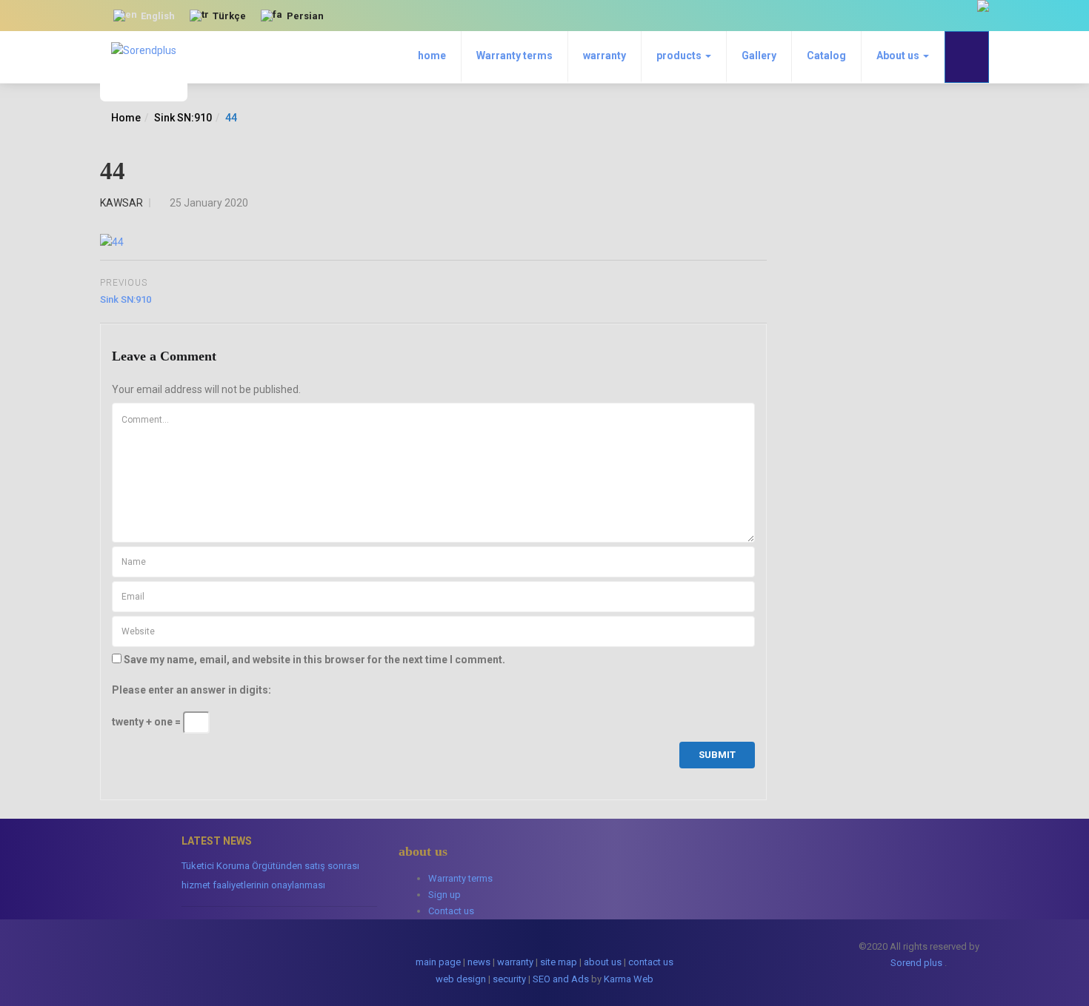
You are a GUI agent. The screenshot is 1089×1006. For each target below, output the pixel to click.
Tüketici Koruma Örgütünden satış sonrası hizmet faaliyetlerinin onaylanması (270, 875)
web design (461, 979)
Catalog (826, 55)
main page (438, 962)
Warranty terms (514, 55)
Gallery (759, 55)
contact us (650, 962)
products (680, 55)
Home (126, 118)
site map (558, 962)
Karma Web (628, 979)
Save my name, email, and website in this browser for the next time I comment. (314, 659)
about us (603, 962)
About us (899, 55)
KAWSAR (121, 203)
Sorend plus (916, 962)
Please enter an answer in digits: (191, 690)
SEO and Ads (561, 979)
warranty (604, 55)
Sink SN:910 (183, 118)
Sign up (444, 894)
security (509, 979)
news (478, 962)
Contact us (451, 910)
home (432, 55)
